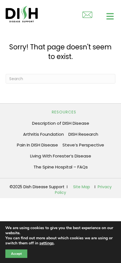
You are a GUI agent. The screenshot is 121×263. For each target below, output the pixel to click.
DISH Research (83, 134)
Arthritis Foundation (43, 134)
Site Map (81, 187)
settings (46, 243)
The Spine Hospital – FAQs (60, 167)
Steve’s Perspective (83, 145)
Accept (16, 253)
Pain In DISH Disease (37, 145)
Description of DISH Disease (60, 123)
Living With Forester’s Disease (60, 156)
